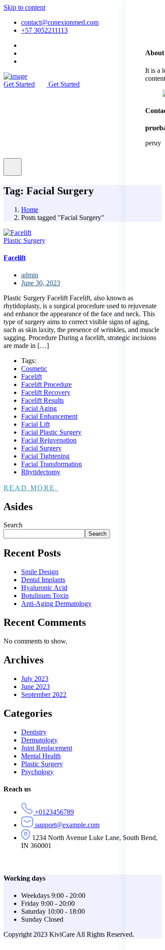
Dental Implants (43, 579)
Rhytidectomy (40, 472)
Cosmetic (34, 368)
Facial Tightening (45, 456)
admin (29, 275)
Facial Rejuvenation (49, 440)
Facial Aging (39, 408)
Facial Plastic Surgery (51, 432)
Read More (31, 488)
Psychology (37, 772)
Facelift (31, 376)
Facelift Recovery (45, 392)
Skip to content (24, 7)
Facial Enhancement (49, 416)
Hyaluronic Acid (44, 587)
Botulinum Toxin (45, 595)
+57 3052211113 (44, 30)
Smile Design (40, 571)
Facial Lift (35, 424)
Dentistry (34, 732)
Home (29, 209)
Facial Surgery (41, 448)
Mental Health (41, 756)
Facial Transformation (51, 464)
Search (13, 525)
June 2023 (35, 686)
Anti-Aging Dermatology (56, 603)
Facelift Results (42, 400)
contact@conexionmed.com (60, 22)
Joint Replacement (46, 748)
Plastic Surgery (24, 240)
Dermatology (39, 740)
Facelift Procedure (46, 384)
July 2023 (34, 678)
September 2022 (43, 694)
